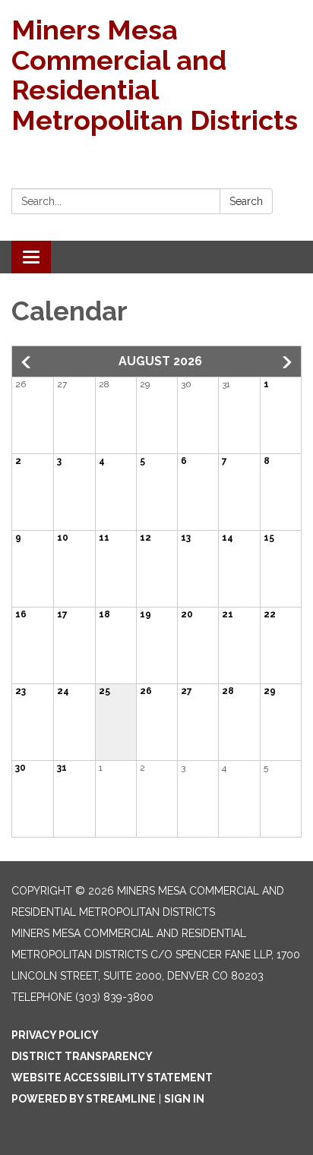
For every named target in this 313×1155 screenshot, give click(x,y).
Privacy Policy (55, 1035)
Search (246, 201)
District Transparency (82, 1056)
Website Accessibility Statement (112, 1077)
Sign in (184, 1099)
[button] (27, 362)
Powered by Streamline (83, 1099)
